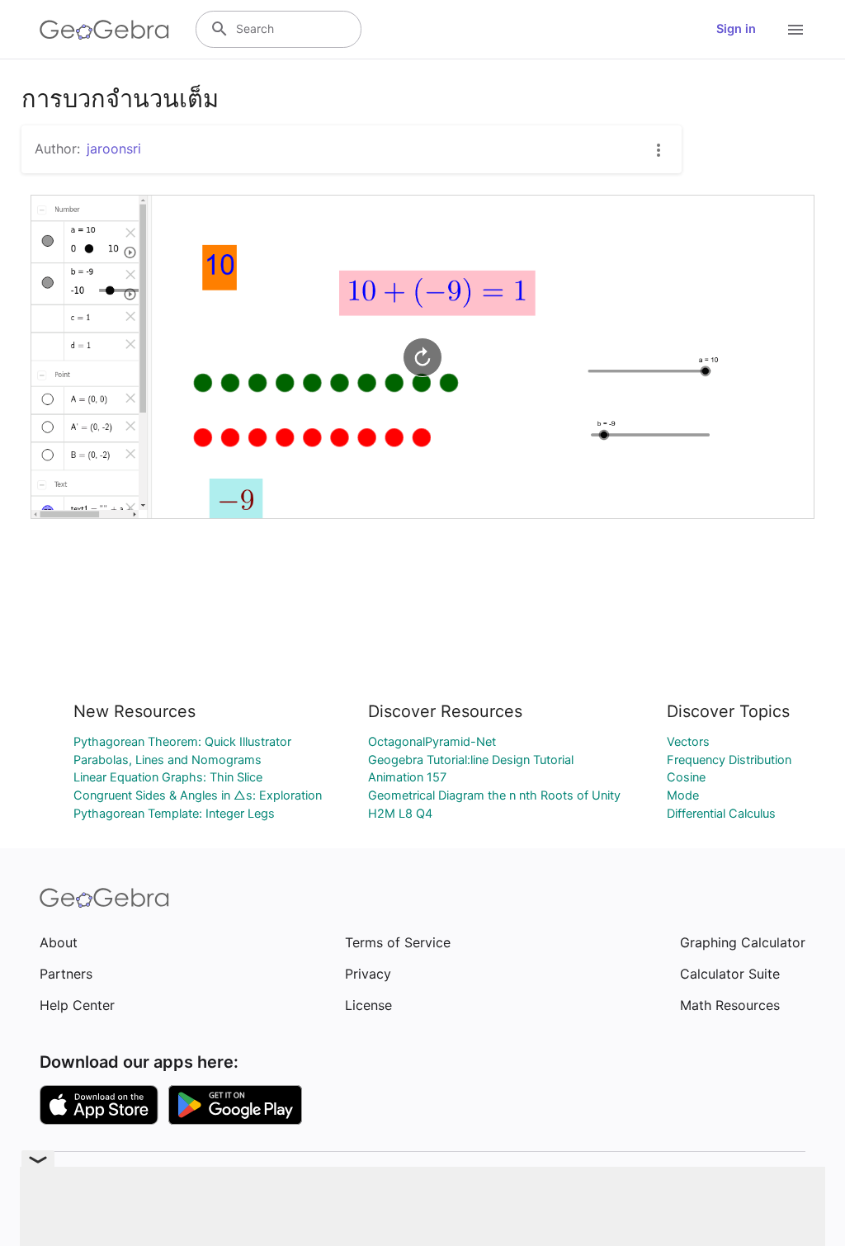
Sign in (736, 28)
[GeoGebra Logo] (104, 30)
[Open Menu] (795, 30)
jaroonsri (114, 148)
